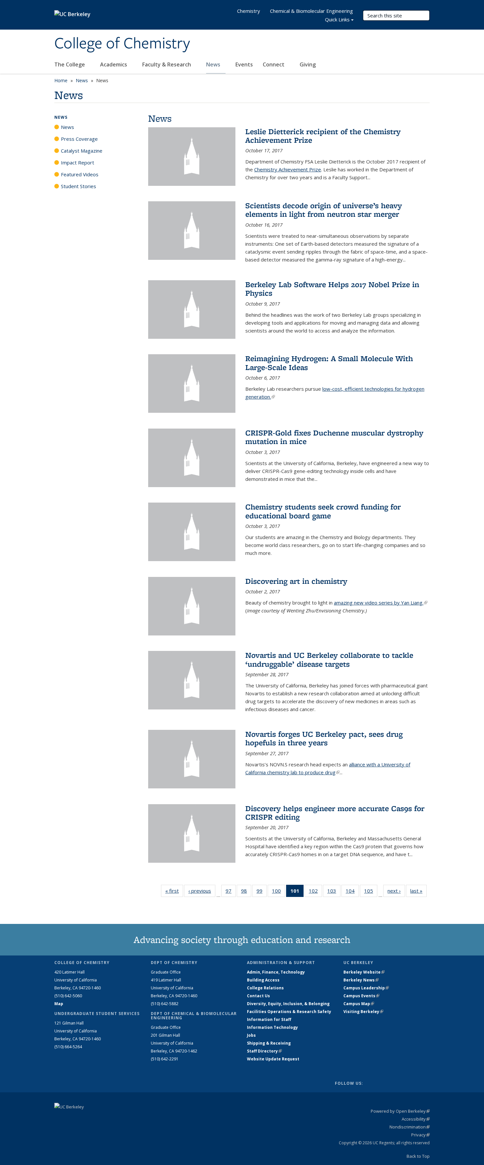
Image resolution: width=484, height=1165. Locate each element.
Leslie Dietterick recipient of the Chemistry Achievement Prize (323, 135)
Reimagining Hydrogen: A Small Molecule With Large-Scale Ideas (329, 362)
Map (58, 1003)
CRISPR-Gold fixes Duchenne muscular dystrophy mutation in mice (334, 437)
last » (418, 890)
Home (60, 80)
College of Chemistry (122, 44)
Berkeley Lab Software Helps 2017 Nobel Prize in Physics (332, 288)
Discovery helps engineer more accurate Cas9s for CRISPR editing (334, 812)
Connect (274, 64)
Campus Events (361, 996)
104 (352, 892)
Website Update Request (273, 1059)
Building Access (263, 980)
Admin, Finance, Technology (276, 972)
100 (278, 892)
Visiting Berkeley (363, 1011)
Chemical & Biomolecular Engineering (311, 11)
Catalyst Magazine (81, 150)
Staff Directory (264, 1051)
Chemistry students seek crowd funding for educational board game (323, 511)
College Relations (265, 988)
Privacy (420, 1135)
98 (246, 892)
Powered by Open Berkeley (400, 1111)
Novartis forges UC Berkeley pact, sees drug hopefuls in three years (324, 738)
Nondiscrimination (410, 1127)
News (214, 64)
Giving (308, 64)
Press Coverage (79, 139)
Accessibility (416, 1119)
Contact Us (258, 996)
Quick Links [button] (337, 19)
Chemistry (248, 11)
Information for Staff (269, 1019)
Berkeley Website (364, 972)
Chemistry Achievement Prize (287, 169)
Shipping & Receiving (269, 1043)
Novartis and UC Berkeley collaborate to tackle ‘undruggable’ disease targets (329, 659)
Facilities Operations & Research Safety (289, 1011)
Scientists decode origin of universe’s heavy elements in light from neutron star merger (323, 209)
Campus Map (358, 1003)
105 (370, 892)
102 (315, 892)
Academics (114, 64)
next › (396, 890)
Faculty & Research (167, 64)
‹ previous (201, 890)
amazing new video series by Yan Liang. (380, 602)
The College (70, 64)
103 (333, 892)
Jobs (251, 1035)
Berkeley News (361, 980)
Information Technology (272, 1027)
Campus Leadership (366, 988)
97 (231, 892)
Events (244, 64)
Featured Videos (79, 174)
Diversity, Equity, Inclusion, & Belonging (288, 1003)
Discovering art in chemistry (296, 581)
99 (261, 892)
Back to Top (418, 1156)
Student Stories (78, 186)
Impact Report (77, 162)
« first (174, 890)
